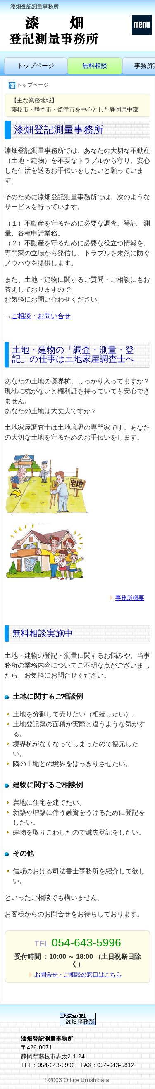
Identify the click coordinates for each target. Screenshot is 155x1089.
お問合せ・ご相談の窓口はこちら (78, 974)
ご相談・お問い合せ (41, 315)
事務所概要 (129, 597)
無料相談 (94, 65)
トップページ (35, 65)
